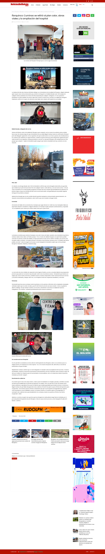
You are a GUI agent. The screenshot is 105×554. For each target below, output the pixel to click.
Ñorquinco (17, 11)
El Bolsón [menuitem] (38, 5)
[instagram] (91, 1)
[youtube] (88, 15)
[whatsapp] (92, 15)
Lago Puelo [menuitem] (45, 5)
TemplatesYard (22, 551)
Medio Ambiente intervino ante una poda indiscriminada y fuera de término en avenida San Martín (86, 542)
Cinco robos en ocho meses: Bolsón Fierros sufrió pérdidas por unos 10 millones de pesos (86, 532)
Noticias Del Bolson (17, 21)
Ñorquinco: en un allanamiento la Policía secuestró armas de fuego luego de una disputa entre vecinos (60, 442)
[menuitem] (77, 4)
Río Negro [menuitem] (52, 5)
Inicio (13, 11)
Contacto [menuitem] (65, 5)
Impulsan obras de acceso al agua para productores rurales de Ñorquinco (21, 441)
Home (87, 551)
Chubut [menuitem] (59, 5)
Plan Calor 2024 (22, 416)
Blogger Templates (38, 551)
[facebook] (86, 1)
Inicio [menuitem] (32, 5)
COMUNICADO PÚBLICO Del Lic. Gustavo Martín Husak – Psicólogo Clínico (86, 512)
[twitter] (89, 1)
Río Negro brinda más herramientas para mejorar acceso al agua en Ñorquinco (39, 441)
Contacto (92, 551)
